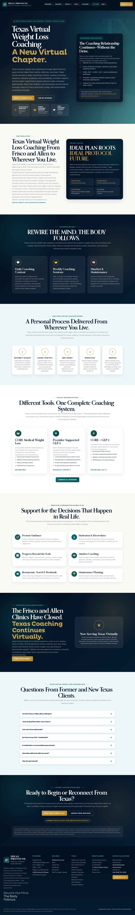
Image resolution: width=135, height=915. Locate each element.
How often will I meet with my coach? (35, 753)
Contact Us (95, 870)
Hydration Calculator (77, 872)
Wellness (59, 4)
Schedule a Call (126, 4)
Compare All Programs (67, 479)
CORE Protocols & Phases (41, 872)
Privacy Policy (96, 872)
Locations (86, 4)
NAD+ (54, 862)
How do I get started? (30, 761)
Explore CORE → (20, 470)
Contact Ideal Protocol (81, 813)
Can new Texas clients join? (32, 729)
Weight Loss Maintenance (40, 870)
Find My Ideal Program (39, 875)
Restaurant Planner (77, 879)
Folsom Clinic (117, 862)
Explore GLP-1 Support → (62, 470)
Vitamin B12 (55, 865)
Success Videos (97, 862)
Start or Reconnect (22, 658)
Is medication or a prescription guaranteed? (38, 745)
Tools (77, 4)
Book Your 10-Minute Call (54, 813)
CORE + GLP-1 (37, 867)
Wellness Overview (58, 860)
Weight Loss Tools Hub (78, 860)
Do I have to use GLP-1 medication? (35, 737)
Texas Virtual (117, 867)
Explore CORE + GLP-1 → (99, 470)
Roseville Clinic (117, 860)
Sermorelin (55, 870)
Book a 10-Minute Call (23, 98)
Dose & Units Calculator (78, 862)
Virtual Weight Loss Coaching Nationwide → (29, 202)
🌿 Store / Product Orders (100, 867)
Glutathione (55, 867)
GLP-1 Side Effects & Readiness (77, 866)
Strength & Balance (77, 884)
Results (68, 4)
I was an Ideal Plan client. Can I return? (36, 722)
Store (96, 4)
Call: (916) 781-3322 (119, 872)
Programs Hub (37, 860)
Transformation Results (99, 860)
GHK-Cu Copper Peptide (59, 872)
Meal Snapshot (76, 882)
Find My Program (45, 98)
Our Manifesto (96, 865)
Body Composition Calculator (77, 876)
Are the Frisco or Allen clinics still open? (37, 714)
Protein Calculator (76, 870)
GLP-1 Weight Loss (38, 865)
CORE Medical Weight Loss (41, 862)
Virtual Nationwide (118, 865)
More (104, 4)
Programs (49, 4)
